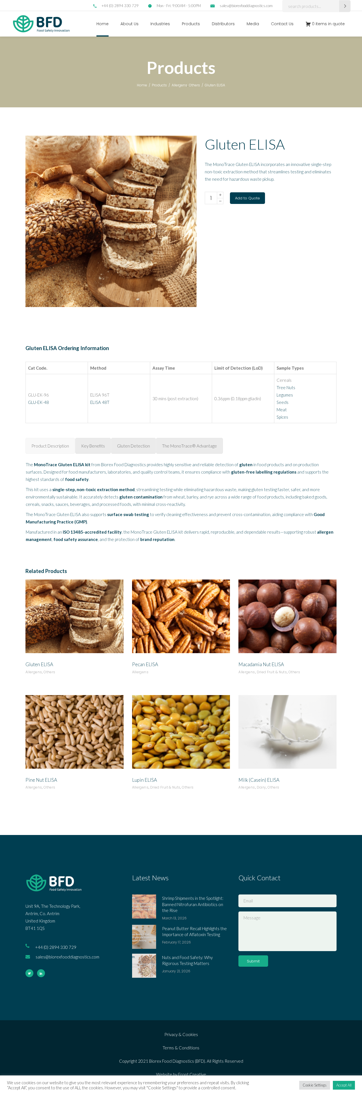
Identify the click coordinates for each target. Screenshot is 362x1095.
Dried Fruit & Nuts (272, 672)
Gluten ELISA (39, 664)
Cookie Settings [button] (315, 1085)
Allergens (179, 85)
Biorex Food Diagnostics (123, 464)
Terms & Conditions (181, 1047)
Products (159, 85)
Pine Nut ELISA (41, 780)
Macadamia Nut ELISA (261, 664)
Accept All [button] (344, 1085)
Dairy (261, 787)
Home (142, 85)
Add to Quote (247, 198)
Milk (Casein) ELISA (258, 780)
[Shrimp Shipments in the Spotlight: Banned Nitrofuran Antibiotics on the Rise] (144, 906)
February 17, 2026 (176, 942)
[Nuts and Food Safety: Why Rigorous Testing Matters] (144, 966)
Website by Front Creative (181, 1074)
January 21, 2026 (176, 971)
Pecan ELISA (145, 664)
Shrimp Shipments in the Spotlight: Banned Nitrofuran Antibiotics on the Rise (192, 904)
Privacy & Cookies (181, 1034)
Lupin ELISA (144, 780)
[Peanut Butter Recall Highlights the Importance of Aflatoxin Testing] (144, 937)
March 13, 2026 (174, 918)
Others (194, 85)
